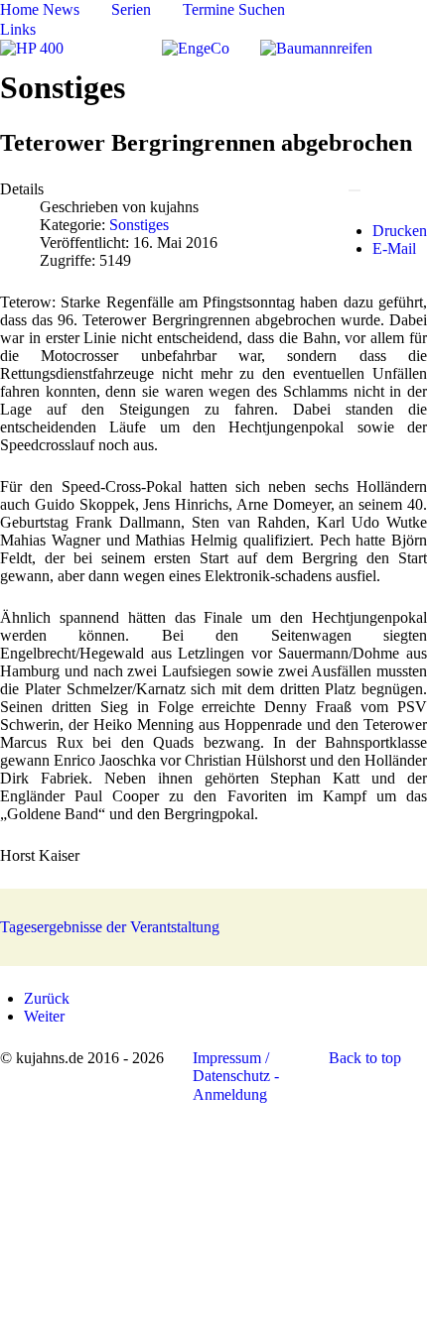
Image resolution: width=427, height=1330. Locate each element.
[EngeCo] (195, 47)
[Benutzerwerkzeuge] (354, 190)
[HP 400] (32, 47)
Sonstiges (139, 224)
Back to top (367, 1057)
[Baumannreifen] (316, 47)
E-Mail (394, 248)
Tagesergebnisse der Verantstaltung (109, 926)
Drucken (399, 230)
